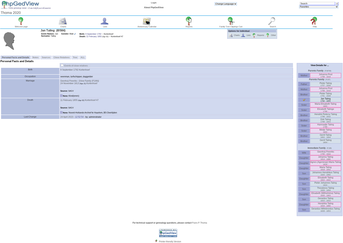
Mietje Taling (325, 131)
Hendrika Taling (325, 204)
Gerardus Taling (325, 199)
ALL (83, 57)
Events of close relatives (76, 65)
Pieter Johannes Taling (325, 184)
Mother (304, 75)
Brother (304, 94)
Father (304, 84)
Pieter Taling (326, 84)
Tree (75, 57)
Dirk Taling (325, 120)
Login (153, 3)
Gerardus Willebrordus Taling (325, 209)
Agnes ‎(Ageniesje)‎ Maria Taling (325, 163)
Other (273, 35)
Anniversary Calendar (147, 27)
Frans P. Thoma (199, 223)
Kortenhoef (84, 70)
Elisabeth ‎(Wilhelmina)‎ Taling (325, 194)
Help (315, 27)
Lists (105, 27)
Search (273, 27)
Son (304, 173)
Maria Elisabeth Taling (325, 105)
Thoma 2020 (11, 13)
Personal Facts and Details (15, 57)
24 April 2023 (66, 117)
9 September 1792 (69, 70)
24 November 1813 (69, 83)
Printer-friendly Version (170, 241)
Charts (63, 27)
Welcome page (21, 27)
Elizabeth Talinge (325, 110)
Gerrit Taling (326, 136)
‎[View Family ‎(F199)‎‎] (89, 81)
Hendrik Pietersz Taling (325, 115)
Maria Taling (326, 168)
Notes (36, 57)
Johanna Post (325, 75)
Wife (304, 153)
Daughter (304, 158)
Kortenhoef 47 (92, 100)
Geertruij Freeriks (68, 81)
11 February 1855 (69, 100)
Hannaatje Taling (325, 125)
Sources (46, 57)
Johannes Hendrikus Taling (325, 173)
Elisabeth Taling (325, 178)
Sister (304, 105)
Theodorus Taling (325, 189)
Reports (189, 27)
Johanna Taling (325, 158)
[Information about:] (157, 241)
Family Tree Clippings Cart (230, 27)
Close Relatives (62, 57)
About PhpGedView (153, 7)
